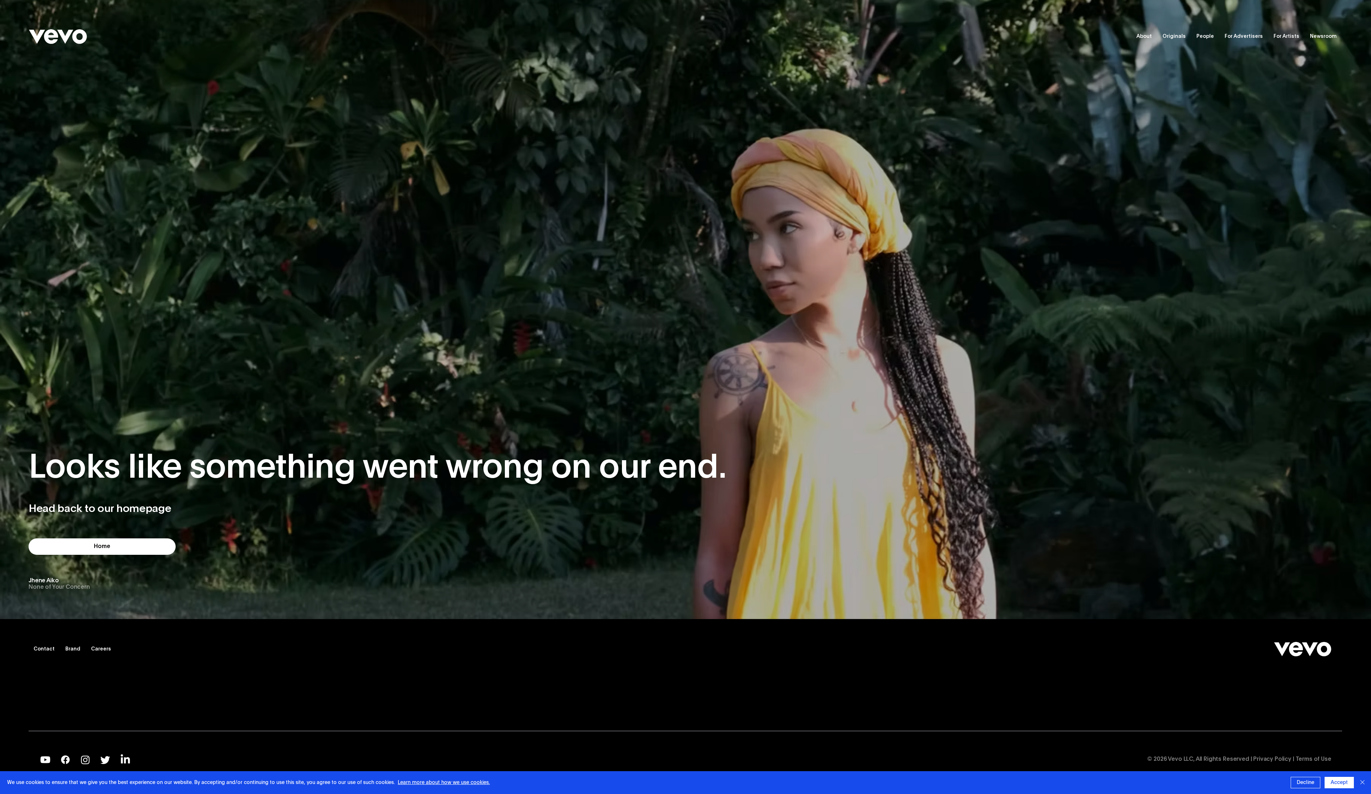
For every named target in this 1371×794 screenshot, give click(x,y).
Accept (1339, 782)
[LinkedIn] (125, 759)
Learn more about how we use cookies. (444, 782)
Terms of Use (1313, 759)
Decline (1305, 782)
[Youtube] (45, 759)
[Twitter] (105, 759)
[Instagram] (85, 759)
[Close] (1362, 782)
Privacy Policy (1272, 759)
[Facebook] (65, 759)
